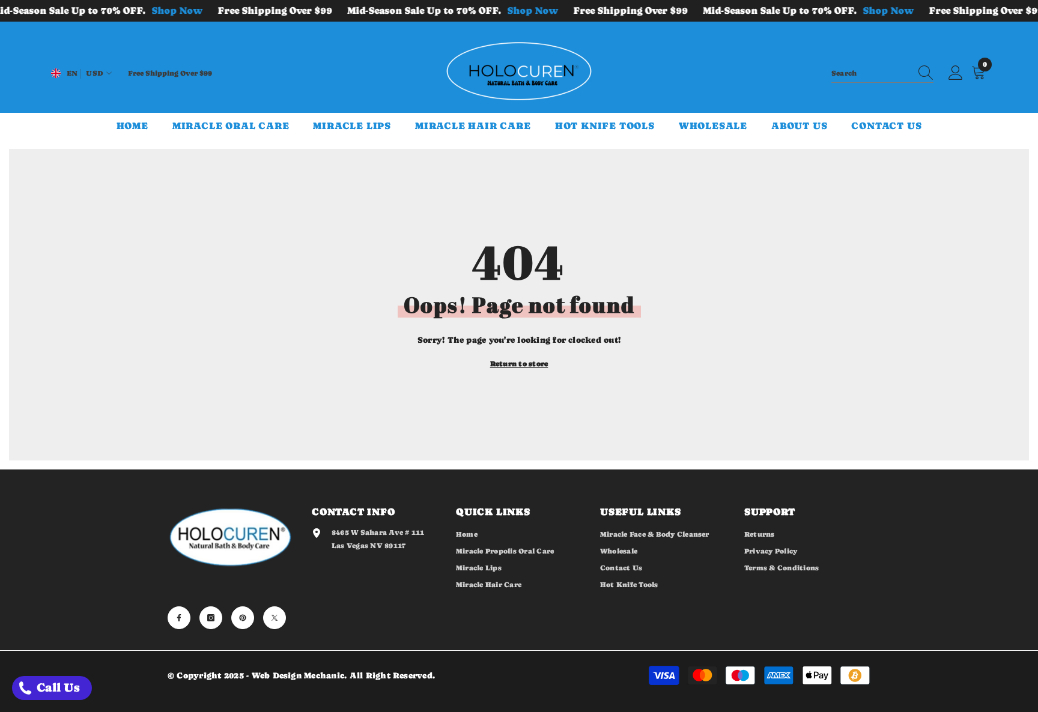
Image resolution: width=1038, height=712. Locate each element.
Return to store (519, 364)
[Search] (882, 73)
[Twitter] (274, 617)
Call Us (57, 688)
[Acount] (955, 73)
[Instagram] (210, 617)
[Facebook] (179, 617)
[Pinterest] (242, 617)
